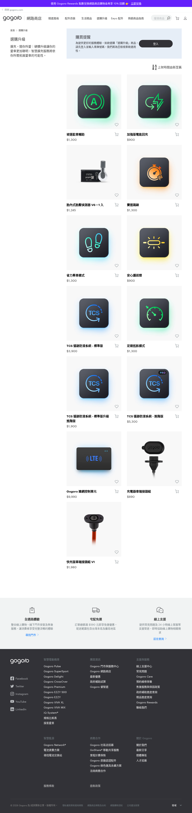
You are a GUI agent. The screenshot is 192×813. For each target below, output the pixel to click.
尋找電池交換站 (53, 755)
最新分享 (141, 750)
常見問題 (141, 671)
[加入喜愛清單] (94, 101)
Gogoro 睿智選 (99, 687)
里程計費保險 (98, 755)
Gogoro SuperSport (56, 671)
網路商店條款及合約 (96, 805)
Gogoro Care (144, 676)
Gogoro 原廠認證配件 (103, 760)
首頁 (12, 30)
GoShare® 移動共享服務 (104, 750)
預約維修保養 (144, 681)
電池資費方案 (51, 750)
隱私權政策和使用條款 (72, 805)
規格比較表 (50, 718)
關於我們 (141, 745)
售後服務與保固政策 (148, 687)
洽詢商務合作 (98, 771)
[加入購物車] (116, 134)
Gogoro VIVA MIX (54, 707)
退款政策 (95, 786)
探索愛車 (49, 723)
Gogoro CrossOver (56, 681)
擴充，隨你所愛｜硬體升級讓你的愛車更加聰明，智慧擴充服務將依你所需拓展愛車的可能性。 (32, 50)
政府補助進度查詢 (146, 692)
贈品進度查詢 (144, 697)
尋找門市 (31, 634)
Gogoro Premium (54, 687)
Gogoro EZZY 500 (55, 692)
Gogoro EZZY (52, 697)
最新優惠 (95, 676)
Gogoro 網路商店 (100, 671)
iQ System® (51, 712)
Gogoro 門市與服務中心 (104, 666)
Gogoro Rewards (147, 702)
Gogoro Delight (53, 676)
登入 (155, 44)
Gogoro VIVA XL (54, 702)
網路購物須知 (116, 805)
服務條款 (49, 786)
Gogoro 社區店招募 (102, 745)
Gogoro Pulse (52, 666)
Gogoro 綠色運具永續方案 (106, 765)
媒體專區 (141, 755)
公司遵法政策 (133, 805)
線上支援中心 (144, 666)
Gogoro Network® (55, 745)
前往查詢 (158, 638)
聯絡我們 (141, 707)
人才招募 (141, 760)
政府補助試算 (98, 681)
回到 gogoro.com (14, 9)
